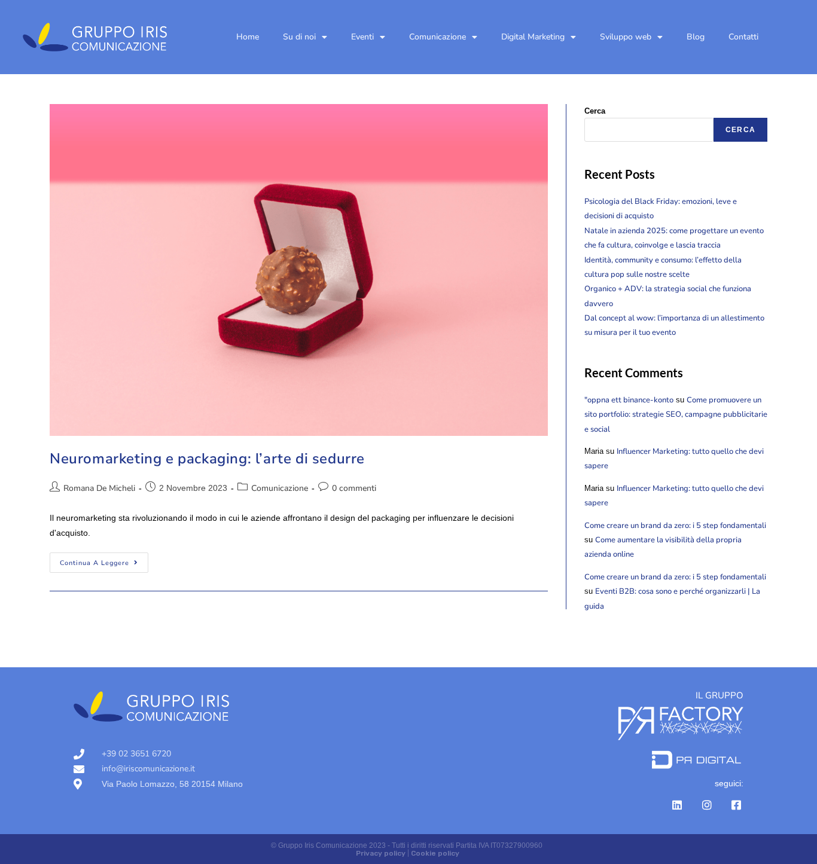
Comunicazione (437, 36)
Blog (696, 36)
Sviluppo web (625, 36)
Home (247, 36)
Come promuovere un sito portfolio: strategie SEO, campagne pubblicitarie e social (675, 415)
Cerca (594, 110)
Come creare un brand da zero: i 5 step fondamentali (675, 525)
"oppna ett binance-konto (628, 400)
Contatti (743, 36)
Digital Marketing (533, 36)
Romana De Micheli (99, 488)
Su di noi (299, 36)
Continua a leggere (104, 559)
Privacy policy (381, 853)
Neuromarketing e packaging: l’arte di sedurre (207, 458)
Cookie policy (435, 853)
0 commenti (354, 488)
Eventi (362, 36)
